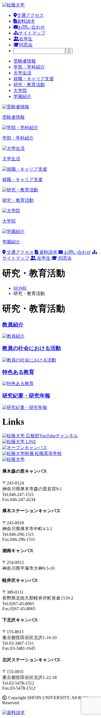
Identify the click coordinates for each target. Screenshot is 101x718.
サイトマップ (32, 33)
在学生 (26, 38)
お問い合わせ (31, 27)
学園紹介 (22, 96)
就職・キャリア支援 (33, 78)
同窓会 (26, 44)
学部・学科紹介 (29, 67)
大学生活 (22, 72)
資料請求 (26, 21)
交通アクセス (30, 15)
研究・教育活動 (29, 84)
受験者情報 (24, 61)
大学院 (20, 90)
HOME (20, 288)
